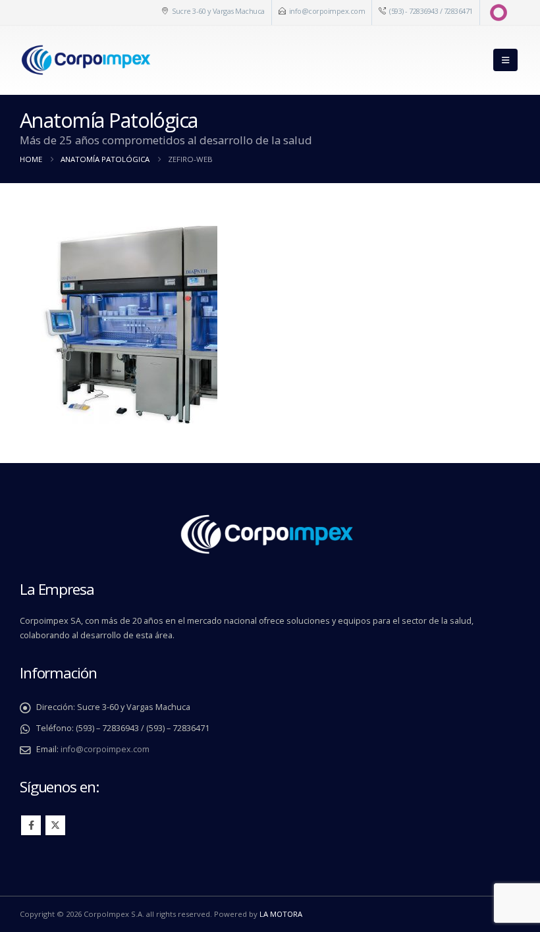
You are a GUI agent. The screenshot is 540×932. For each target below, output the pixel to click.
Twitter (55, 825)
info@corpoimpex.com (327, 11)
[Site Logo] (85, 60)
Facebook (31, 825)
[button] (505, 60)
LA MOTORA (280, 914)
